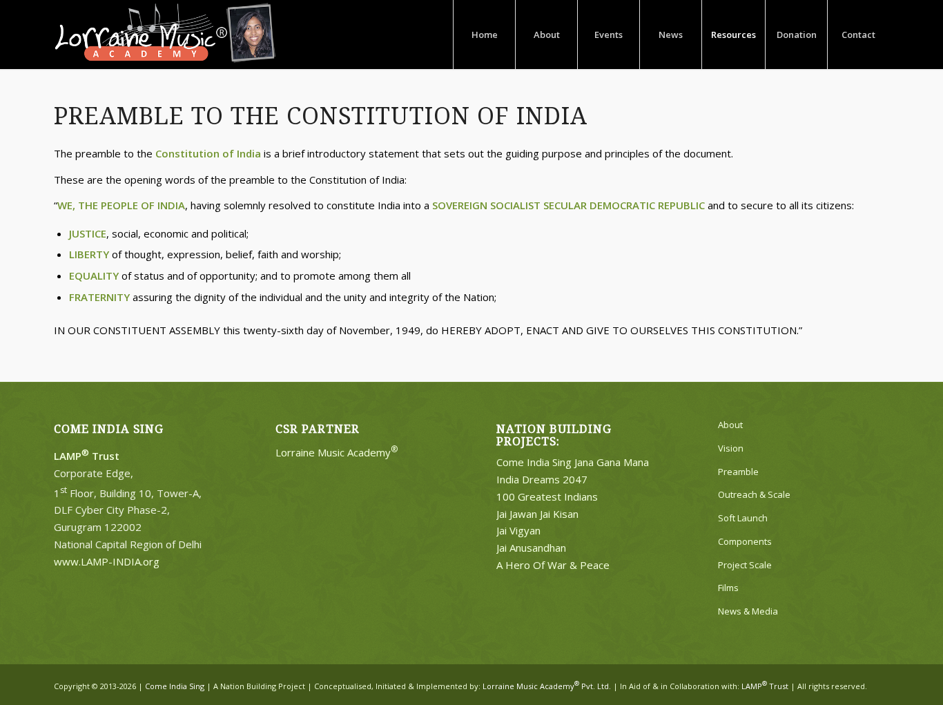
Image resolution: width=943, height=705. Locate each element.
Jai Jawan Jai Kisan (537, 514)
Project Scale (745, 565)
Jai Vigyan (518, 530)
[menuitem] (484, 34)
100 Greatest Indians (547, 496)
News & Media (748, 611)
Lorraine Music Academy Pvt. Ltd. (547, 686)
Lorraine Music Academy (336, 452)
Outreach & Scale (754, 494)
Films (728, 587)
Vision (730, 448)
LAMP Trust (764, 686)
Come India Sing (174, 686)
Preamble (738, 471)
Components (745, 541)
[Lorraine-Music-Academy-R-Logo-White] (165, 34)
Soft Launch (743, 518)
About (730, 424)
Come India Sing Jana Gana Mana (572, 462)
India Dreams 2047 (541, 479)
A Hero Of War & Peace (553, 565)
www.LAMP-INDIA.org (106, 561)
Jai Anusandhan (531, 547)
